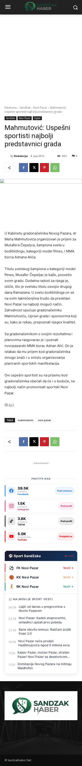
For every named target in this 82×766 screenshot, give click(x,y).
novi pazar (44, 420)
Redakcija (21, 156)
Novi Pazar (40, 108)
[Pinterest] (44, 167)
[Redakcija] (7, 156)
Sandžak (25, 108)
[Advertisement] (41, 57)
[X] (33, 167)
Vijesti (37, 118)
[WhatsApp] (54, 167)
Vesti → (68, 568)
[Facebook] (23, 167)
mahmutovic (25, 420)
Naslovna (11, 108)
